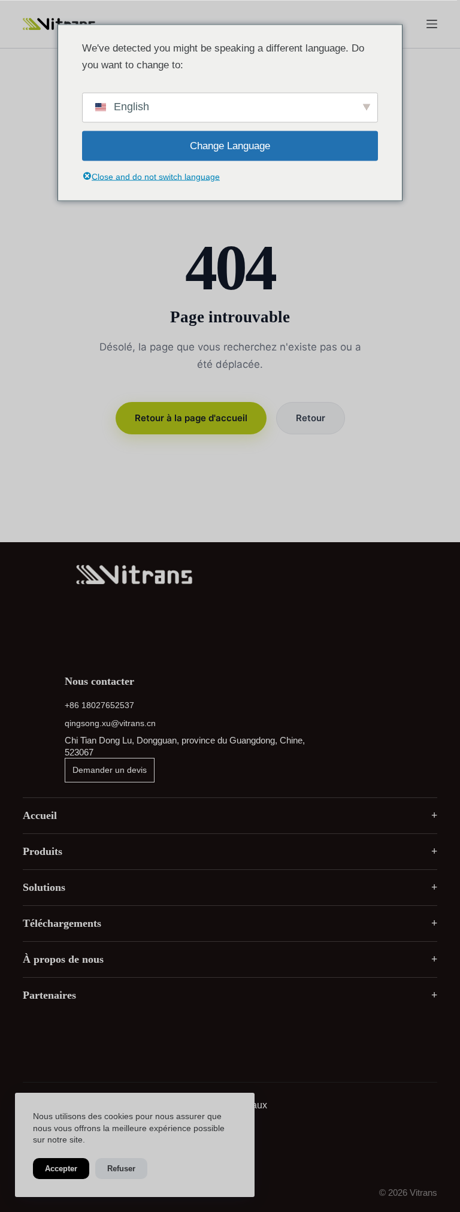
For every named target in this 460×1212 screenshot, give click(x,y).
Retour (310, 418)
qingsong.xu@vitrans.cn (110, 723)
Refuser (121, 1168)
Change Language (230, 145)
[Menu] (431, 24)
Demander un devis (109, 770)
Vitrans (423, 1192)
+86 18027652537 (99, 705)
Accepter (61, 1168)
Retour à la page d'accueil (191, 418)
